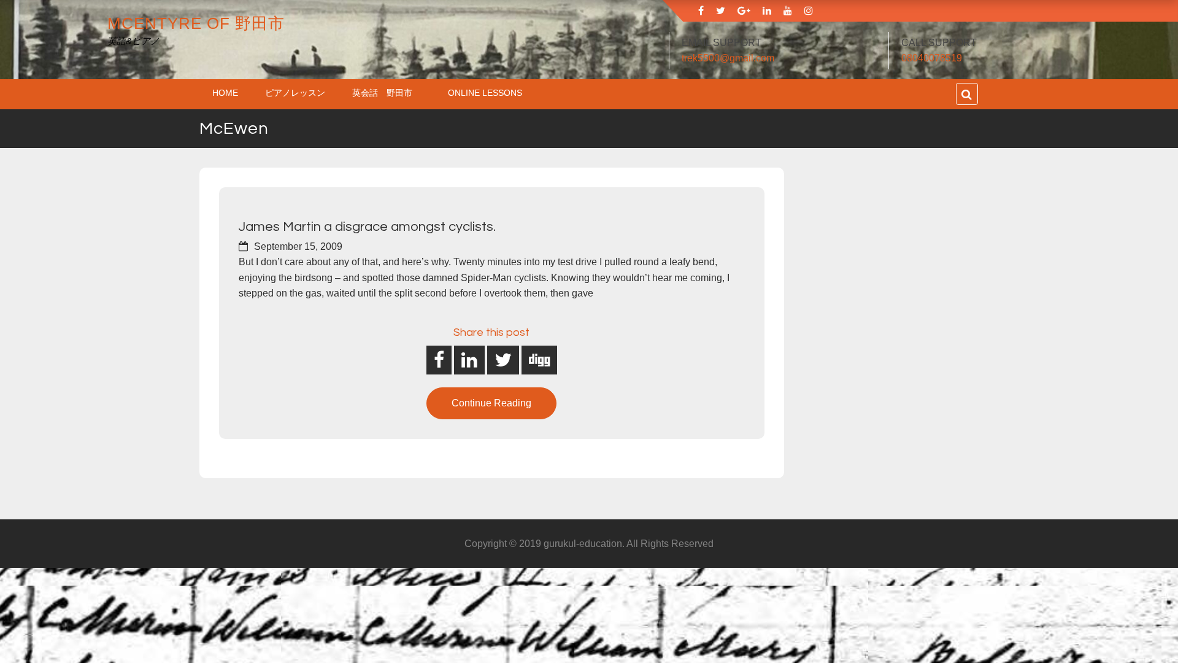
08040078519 (931, 58)
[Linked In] (767, 11)
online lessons (485, 93)
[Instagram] (809, 11)
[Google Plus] (744, 11)
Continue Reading (491, 403)
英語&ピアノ (133, 41)
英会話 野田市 (386, 93)
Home (225, 93)
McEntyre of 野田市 (196, 23)
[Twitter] (720, 11)
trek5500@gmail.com (728, 58)
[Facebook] (701, 11)
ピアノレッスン (295, 93)
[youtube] (788, 11)
